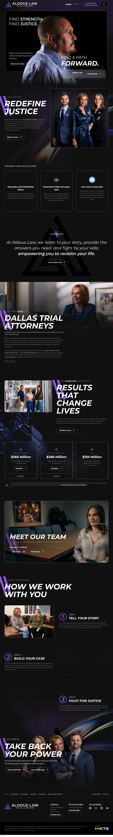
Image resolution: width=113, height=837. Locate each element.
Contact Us (42, 794)
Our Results (24, 794)
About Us (33, 794)
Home (7, 794)
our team (19, 126)
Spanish (76, 4)
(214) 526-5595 (90, 5)
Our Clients (14, 794)
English (69, 4)
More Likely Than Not (55, 794)
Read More (20, 476)
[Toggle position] (103, 780)
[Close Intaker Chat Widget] (107, 780)
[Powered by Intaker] (98, 833)
